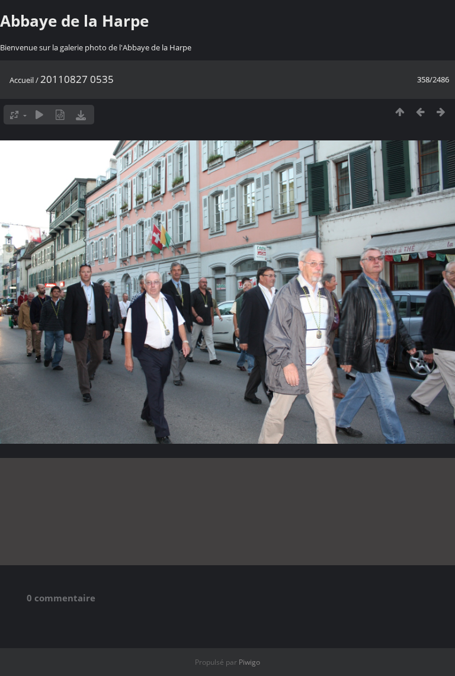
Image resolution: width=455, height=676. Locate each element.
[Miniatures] (399, 111)
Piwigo (249, 662)
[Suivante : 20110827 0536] (441, 111)
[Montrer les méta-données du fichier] (60, 114)
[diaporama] (39, 114)
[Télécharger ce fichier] (81, 114)
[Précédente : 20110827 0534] (420, 111)
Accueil (21, 80)
